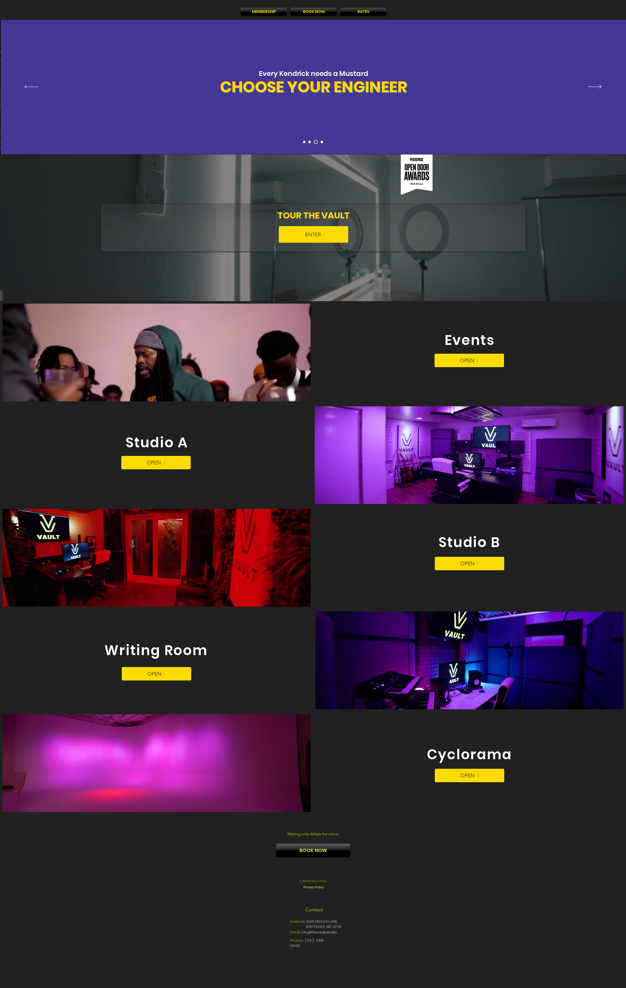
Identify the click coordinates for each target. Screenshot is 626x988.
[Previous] (31, 87)
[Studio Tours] (304, 142)
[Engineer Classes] (309, 142)
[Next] (595, 87)
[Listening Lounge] (321, 142)
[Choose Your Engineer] (315, 142)
